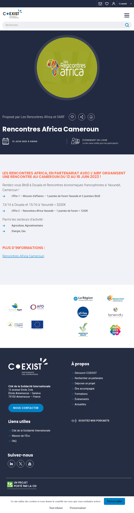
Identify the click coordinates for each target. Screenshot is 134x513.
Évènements (82, 399)
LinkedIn (11, 463)
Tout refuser (56, 508)
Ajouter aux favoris (72, 116)
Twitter (20, 463)
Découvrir (86, 372)
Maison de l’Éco (21, 435)
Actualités (80, 404)
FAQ (14, 441)
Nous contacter (26, 408)
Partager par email (81, 116)
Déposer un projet (85, 383)
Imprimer (91, 116)
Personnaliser (78, 508)
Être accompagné (84, 388)
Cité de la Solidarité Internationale (31, 430)
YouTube (30, 463)
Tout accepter (114, 501)
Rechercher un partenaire (89, 378)
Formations (81, 393)
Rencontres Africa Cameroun (23, 256)
